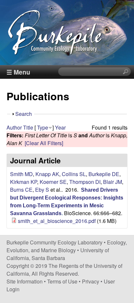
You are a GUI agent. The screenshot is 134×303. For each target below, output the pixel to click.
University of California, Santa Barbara (58, 254)
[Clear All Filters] (44, 143)
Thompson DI (84, 182)
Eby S (42, 189)
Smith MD (21, 174)
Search (23, 113)
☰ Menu (18, 71)
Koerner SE (53, 182)
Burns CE (21, 189)
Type (42, 127)
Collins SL (74, 174)
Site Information (25, 281)
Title (28, 127)
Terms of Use (62, 281)
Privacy (90, 281)
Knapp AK (47, 174)
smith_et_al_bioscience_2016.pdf (57, 221)
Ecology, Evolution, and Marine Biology (67, 246)
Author (14, 127)
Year (60, 127)
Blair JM (112, 182)
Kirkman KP (23, 182)
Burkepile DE (103, 174)
